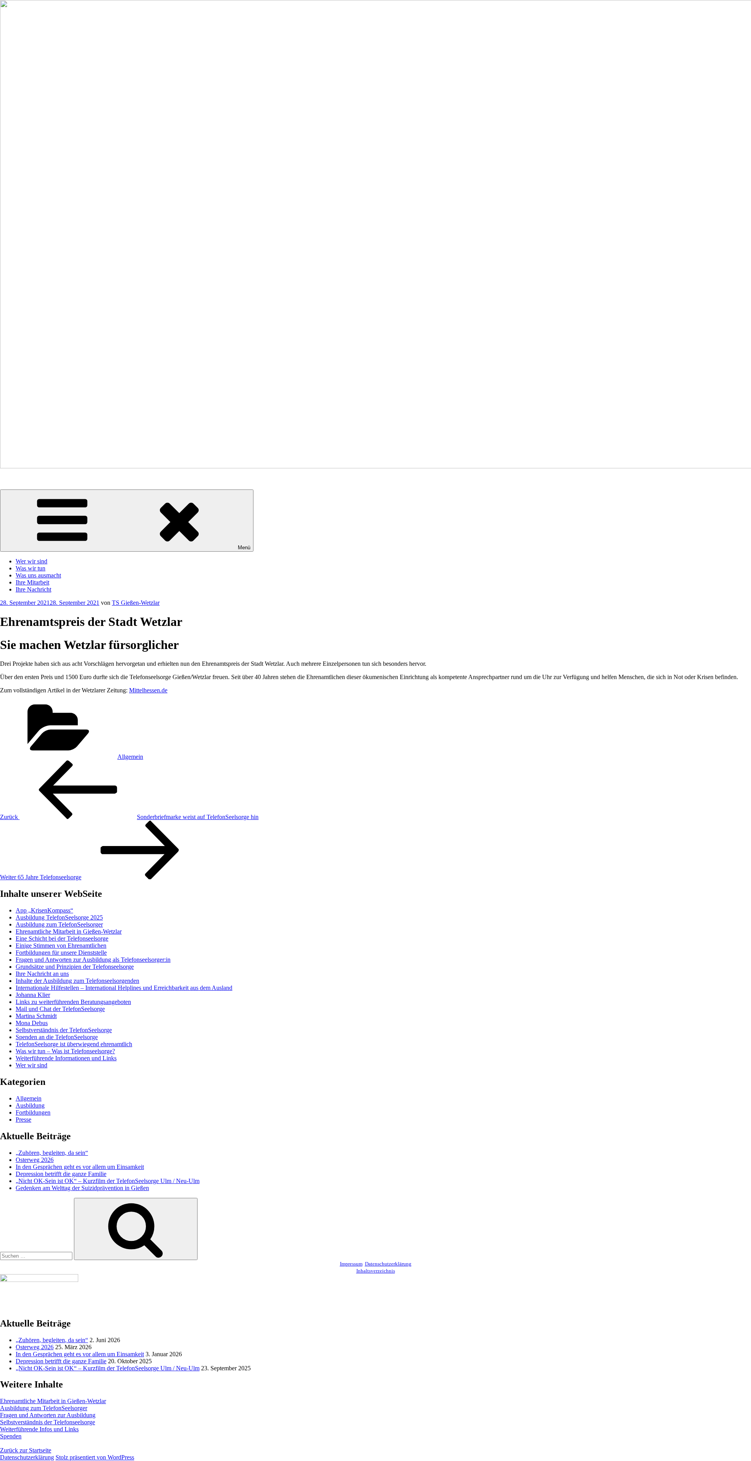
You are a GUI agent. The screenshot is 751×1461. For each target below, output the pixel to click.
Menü (244, 547)
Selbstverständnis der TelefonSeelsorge (64, 1030)
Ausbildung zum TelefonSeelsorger (59, 924)
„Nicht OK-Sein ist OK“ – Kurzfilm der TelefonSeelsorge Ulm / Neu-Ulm (107, 1181)
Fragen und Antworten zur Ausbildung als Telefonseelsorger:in (93, 959)
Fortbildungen (33, 1112)
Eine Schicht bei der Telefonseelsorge (62, 938)
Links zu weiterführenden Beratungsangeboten (73, 1001)
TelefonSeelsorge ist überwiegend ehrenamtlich (74, 1044)
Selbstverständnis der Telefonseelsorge (47, 1422)
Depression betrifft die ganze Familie (61, 1174)
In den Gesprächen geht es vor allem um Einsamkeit (80, 1166)
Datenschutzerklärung (388, 1264)
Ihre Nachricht (33, 589)
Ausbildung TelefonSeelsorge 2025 (59, 917)
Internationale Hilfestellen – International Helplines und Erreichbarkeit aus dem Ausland (124, 987)
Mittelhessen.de (148, 690)
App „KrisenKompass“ (44, 910)
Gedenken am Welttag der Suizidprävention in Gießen (82, 1188)
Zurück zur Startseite (25, 1450)
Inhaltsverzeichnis (375, 1271)
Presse (23, 1119)
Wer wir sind (31, 561)
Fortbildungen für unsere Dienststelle (61, 952)
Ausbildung (30, 1105)
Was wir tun (30, 568)
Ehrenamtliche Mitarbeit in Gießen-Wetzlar (69, 931)
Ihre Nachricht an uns (42, 973)
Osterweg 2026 (35, 1159)
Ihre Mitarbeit (32, 582)
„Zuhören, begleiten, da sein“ (52, 1152)
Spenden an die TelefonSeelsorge (57, 1037)
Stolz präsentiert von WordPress (95, 1457)
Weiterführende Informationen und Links (66, 1058)
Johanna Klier (33, 994)
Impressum (351, 1264)
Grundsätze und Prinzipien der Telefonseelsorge (75, 966)
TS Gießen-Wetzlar (136, 602)
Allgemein (130, 756)
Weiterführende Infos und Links (39, 1429)
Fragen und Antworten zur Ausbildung (47, 1415)
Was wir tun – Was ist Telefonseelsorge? (65, 1051)
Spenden (11, 1436)
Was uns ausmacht (38, 575)
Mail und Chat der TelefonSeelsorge (60, 1009)
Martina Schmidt (36, 1016)
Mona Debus (32, 1023)
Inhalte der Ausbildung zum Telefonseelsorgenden (77, 980)
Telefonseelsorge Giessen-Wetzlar (41, 479)
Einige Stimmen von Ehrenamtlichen (61, 945)
